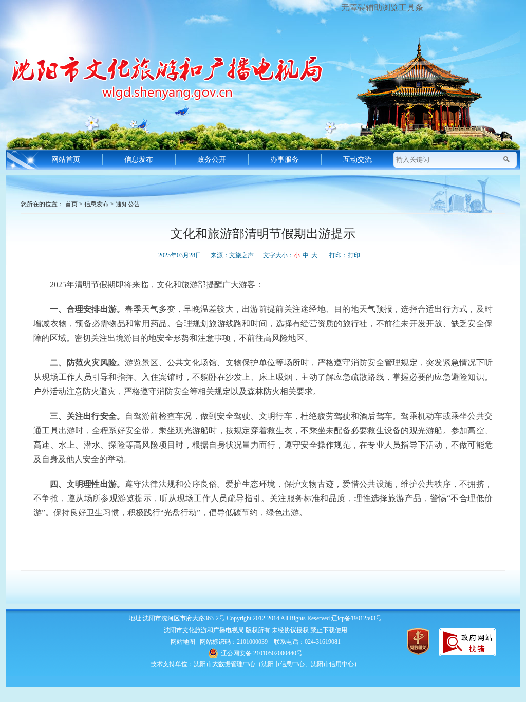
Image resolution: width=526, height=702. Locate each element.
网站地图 (183, 641)
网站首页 (65, 159)
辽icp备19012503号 (356, 618)
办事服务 (284, 159)
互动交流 (357, 159)
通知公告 (128, 204)
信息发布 (138, 159)
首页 (71, 204)
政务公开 (211, 159)
